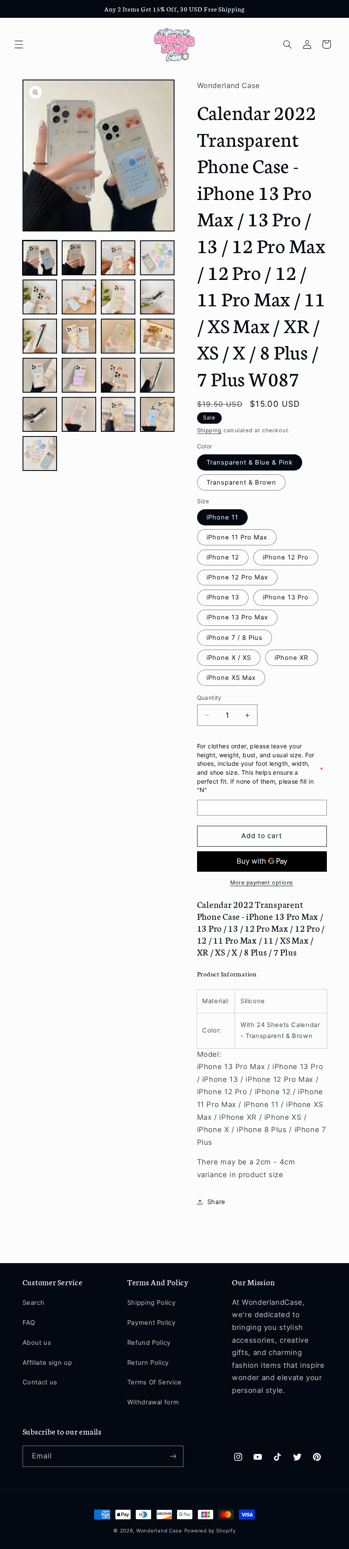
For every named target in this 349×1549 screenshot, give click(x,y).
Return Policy (148, 1362)
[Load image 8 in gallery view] (157, 297)
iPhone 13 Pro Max (237, 617)
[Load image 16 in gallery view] (157, 375)
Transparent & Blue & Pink (249, 462)
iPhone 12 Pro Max (237, 577)
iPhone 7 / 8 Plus (234, 638)
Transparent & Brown (241, 482)
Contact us (40, 1382)
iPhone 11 (222, 517)
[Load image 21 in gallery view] (40, 453)
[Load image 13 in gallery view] (40, 375)
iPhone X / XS (229, 658)
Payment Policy (151, 1322)
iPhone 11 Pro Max (237, 537)
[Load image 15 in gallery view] (118, 375)
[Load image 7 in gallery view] (118, 297)
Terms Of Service (154, 1382)
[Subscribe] (173, 1456)
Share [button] (216, 1202)
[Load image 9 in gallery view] (40, 336)
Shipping (209, 430)
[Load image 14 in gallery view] (79, 375)
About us (37, 1342)
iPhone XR (291, 658)
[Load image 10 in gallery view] (79, 336)
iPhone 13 (222, 597)
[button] (19, 44)
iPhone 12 (222, 557)
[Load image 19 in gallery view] (118, 414)
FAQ (29, 1322)
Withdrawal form (153, 1402)
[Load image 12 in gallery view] (157, 336)
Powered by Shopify (210, 1531)
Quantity (209, 697)
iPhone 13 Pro (286, 597)
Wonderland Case (159, 1531)
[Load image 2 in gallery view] (79, 257)
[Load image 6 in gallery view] (79, 297)
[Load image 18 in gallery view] (79, 414)
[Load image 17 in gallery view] (40, 414)
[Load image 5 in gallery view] (40, 297)
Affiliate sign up (47, 1362)
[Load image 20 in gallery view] (157, 414)
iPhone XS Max (231, 678)
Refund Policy (149, 1342)
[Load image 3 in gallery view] (118, 257)
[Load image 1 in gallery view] (40, 257)
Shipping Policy (151, 1303)
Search (34, 1303)
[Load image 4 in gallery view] (157, 257)
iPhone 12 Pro (286, 557)
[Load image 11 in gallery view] (118, 336)
